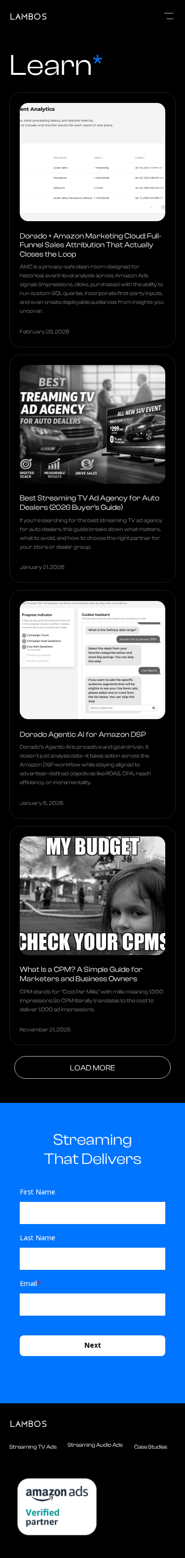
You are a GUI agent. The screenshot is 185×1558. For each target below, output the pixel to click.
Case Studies (150, 1447)
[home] (55, 16)
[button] (169, 16)
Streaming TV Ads (33, 1447)
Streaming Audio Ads (95, 1445)
